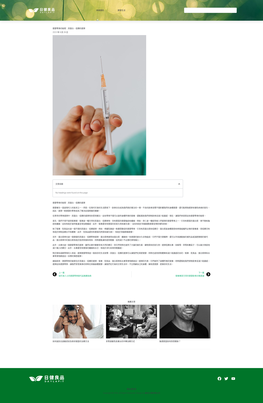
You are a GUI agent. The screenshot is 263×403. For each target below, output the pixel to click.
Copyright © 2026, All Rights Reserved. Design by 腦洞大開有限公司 (131, 393)
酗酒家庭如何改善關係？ (170, 341)
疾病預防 (100, 10)
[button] (179, 184)
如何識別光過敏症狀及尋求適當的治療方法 (71, 341)
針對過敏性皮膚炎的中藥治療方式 (120, 341)
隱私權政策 (131, 389)
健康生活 (121, 10)
